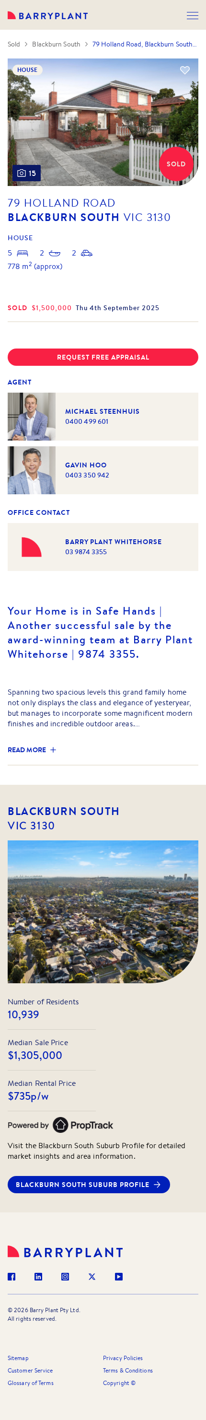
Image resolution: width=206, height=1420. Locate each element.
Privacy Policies (123, 1358)
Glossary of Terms (31, 1382)
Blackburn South (56, 44)
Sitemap (18, 1358)
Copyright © (119, 1382)
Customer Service (30, 1370)
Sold (14, 44)
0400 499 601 (86, 421)
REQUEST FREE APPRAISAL (103, 357)
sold (18, 308)
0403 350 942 (87, 475)
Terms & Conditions (128, 1370)
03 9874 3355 (86, 551)
